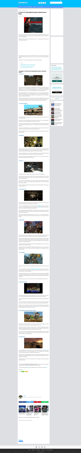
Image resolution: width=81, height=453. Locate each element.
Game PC (23, 371)
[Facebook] (39, 3)
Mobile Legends (29, 6)
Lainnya (41, 6)
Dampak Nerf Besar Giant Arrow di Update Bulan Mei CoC (58, 123)
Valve (44, 350)
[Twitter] (41, 3)
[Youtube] (45, 3)
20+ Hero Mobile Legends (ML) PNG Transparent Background (58, 109)
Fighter (53, 68)
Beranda (20, 6)
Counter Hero (57, 67)
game (46, 367)
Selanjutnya (20, 439)
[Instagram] (43, 3)
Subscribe (57, 92)
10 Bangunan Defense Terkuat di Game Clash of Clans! (28, 64)
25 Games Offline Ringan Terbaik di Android (26, 67)
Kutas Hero (59, 68)
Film (38, 6)
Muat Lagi (20, 441)
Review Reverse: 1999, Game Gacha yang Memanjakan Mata (29, 414)
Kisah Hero (55, 68)
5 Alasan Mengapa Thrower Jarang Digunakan (36, 414)
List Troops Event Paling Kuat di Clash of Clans (22, 413)
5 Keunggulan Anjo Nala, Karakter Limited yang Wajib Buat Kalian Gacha (45, 414)
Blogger (57, 98)
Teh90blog (23, 3)
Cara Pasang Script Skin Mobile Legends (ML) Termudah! (58, 116)
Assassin (53, 67)
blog (27, 367)
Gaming (35, 6)
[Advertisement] (34, 48)
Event (60, 67)
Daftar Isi (24, 6)
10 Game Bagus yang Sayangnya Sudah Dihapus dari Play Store (58, 113)
